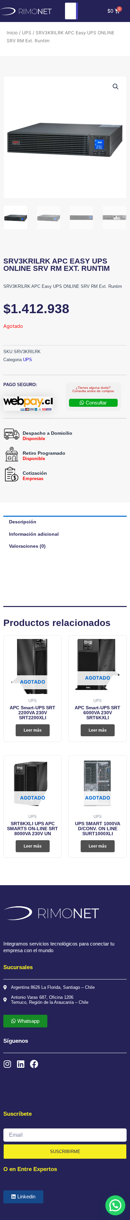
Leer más (33, 730)
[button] (116, 87)
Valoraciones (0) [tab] (27, 546)
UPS (26, 32)
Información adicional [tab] (34, 534)
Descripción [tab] (22, 521)
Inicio (12, 32)
